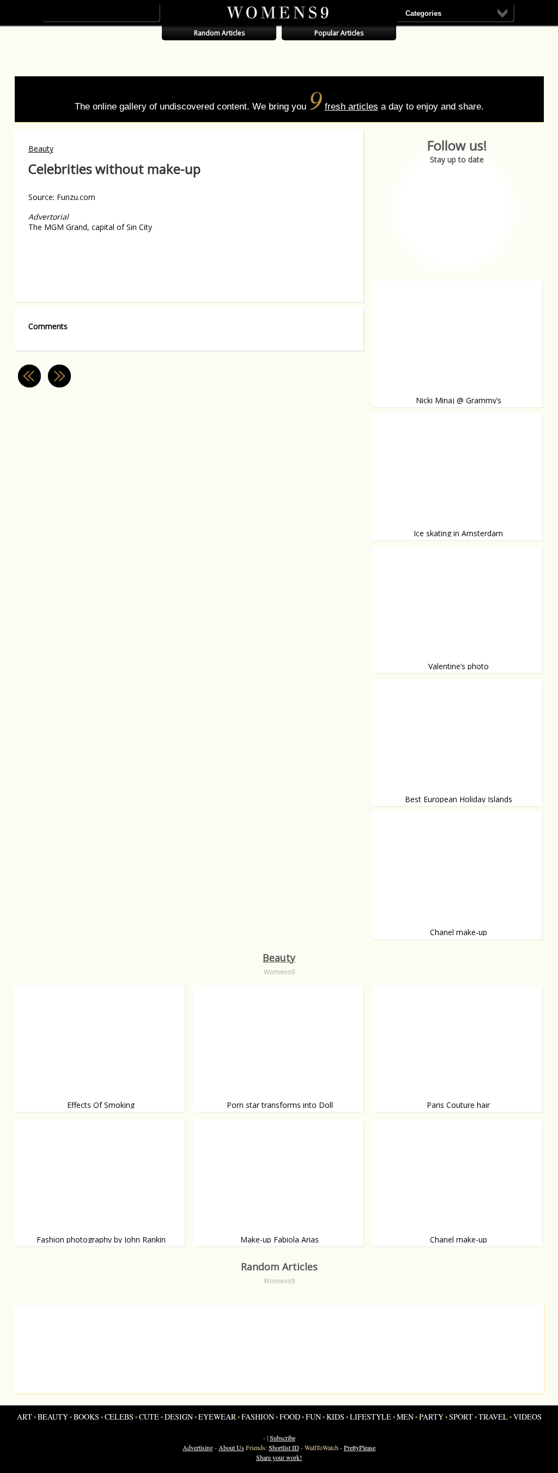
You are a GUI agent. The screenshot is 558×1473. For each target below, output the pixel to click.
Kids (335, 1416)
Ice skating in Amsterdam (458, 533)
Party (431, 1416)
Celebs (119, 1416)
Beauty (40, 148)
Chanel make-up (458, 932)
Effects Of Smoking (101, 1105)
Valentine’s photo (458, 666)
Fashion (257, 1416)
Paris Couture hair (458, 1105)
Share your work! (279, 1457)
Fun (313, 1416)
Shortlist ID (284, 1447)
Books (86, 1416)
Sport (461, 1416)
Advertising (198, 1447)
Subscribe (282, 1437)
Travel (493, 1416)
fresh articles (351, 106)
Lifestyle (370, 1416)
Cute (149, 1416)
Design (179, 1416)
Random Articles (219, 33)
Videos (527, 1416)
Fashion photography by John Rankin (101, 1239)
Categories (423, 13)
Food (290, 1416)
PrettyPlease (359, 1447)
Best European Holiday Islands (458, 799)
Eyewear (217, 1416)
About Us (231, 1447)
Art (24, 1416)
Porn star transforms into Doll (280, 1105)
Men (405, 1416)
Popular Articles (338, 33)
